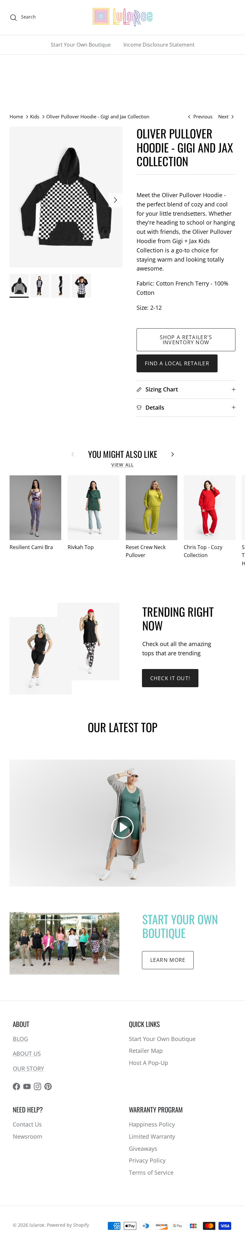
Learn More (168, 959)
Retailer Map (146, 1050)
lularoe (36, 1225)
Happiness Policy (152, 1124)
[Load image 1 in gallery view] (66, 196)
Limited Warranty (152, 1136)
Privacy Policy (147, 1160)
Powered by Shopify (68, 1225)
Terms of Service (151, 1172)
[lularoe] (122, 17)
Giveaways (143, 1148)
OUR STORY (28, 1068)
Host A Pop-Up (148, 1063)
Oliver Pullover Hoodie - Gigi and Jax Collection (97, 116)
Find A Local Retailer (177, 363)
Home (16, 116)
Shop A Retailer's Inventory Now (186, 340)
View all (122, 465)
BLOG (20, 1039)
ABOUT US (27, 1053)
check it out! (170, 678)
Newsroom (27, 1136)
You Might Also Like (122, 454)
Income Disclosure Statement (159, 44)
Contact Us (27, 1124)
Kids (34, 116)
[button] (122, 827)
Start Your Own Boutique (81, 44)
